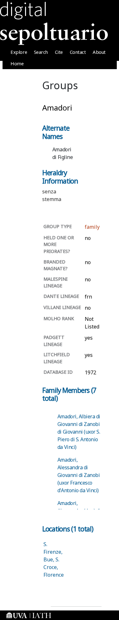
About (99, 52)
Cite (59, 52)
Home (16, 63)
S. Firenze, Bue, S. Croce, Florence (53, 559)
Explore (18, 52)
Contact (78, 52)
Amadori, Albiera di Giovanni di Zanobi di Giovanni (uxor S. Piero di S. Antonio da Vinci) (78, 432)
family (92, 226)
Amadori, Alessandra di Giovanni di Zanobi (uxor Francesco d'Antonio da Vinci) (78, 475)
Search (41, 52)
